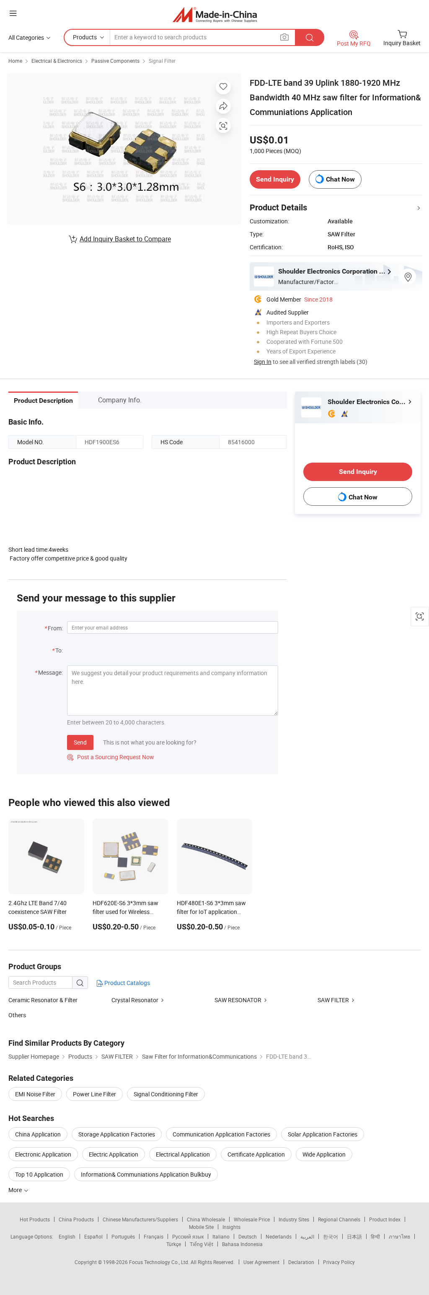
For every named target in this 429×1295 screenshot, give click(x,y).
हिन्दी (375, 1236)
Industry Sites (294, 1219)
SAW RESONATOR (237, 1000)
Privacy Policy (339, 1262)
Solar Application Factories (322, 1134)
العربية (307, 1236)
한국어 (330, 1236)
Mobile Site (201, 1226)
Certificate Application (256, 1154)
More (15, 1190)
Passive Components (115, 60)
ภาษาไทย (399, 1236)
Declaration (301, 1262)
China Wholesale (206, 1219)
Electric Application (113, 1154)
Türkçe (173, 1244)
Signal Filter (162, 60)
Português (123, 1236)
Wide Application (324, 1154)
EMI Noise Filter (35, 1094)
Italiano (221, 1236)
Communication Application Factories (221, 1134)
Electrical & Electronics (56, 60)
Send (80, 742)
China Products (76, 1219)
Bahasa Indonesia (242, 1244)
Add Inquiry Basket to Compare (125, 238)
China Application (38, 1134)
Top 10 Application (39, 1174)
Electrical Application (183, 1154)
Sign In (262, 362)
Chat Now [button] (340, 179)
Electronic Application (43, 1154)
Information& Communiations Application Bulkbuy (146, 1174)
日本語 (354, 1236)
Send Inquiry (275, 179)
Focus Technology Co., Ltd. (160, 1262)
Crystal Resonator (134, 1000)
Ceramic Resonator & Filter (43, 1000)
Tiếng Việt (201, 1244)
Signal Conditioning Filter (166, 1094)
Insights (231, 1226)
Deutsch (247, 1236)
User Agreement (261, 1262)
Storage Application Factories (116, 1134)
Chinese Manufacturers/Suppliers (140, 1219)
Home (15, 60)
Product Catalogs (126, 983)
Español (93, 1236)
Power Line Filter (94, 1094)
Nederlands (279, 1236)
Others (17, 1015)
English (67, 1236)
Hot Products (35, 1219)
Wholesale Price (252, 1219)
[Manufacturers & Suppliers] (215, 14)
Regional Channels (339, 1219)
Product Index (385, 1219)
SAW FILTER (334, 1000)
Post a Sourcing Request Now (110, 757)
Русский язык (188, 1236)
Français (153, 1236)
